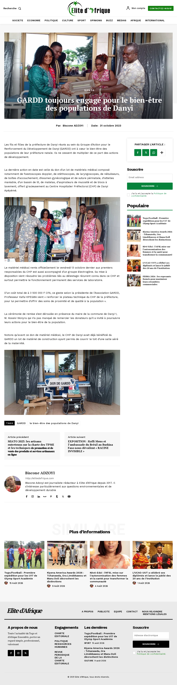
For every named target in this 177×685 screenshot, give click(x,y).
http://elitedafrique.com (39, 478)
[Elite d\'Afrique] (89, 8)
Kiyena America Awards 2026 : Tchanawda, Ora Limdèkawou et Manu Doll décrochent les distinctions (157, 235)
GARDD (21, 423)
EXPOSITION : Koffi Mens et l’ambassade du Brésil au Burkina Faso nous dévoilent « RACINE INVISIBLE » (90, 446)
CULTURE (88, 660)
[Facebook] (26, 495)
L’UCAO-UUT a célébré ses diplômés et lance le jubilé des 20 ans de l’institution (156, 265)
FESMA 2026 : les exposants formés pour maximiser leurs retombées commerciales (157, 280)
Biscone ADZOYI (73, 125)
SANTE (89, 90)
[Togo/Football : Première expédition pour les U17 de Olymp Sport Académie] (134, 221)
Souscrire (148, 186)
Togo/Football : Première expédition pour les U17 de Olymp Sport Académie (156, 221)
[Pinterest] (51, 495)
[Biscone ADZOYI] (12, 484)
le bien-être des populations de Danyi (54, 423)
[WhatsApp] (153, 152)
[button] (12, 8)
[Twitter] (63, 495)
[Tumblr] (57, 495)
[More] (161, 152)
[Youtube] (69, 495)
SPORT (87, 643)
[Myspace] (44, 495)
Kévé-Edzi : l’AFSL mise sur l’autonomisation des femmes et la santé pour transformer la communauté (157, 250)
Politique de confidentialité (151, 654)
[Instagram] (32, 495)
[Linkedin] (38, 495)
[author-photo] (6, 583)
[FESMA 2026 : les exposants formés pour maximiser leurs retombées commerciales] (134, 280)
